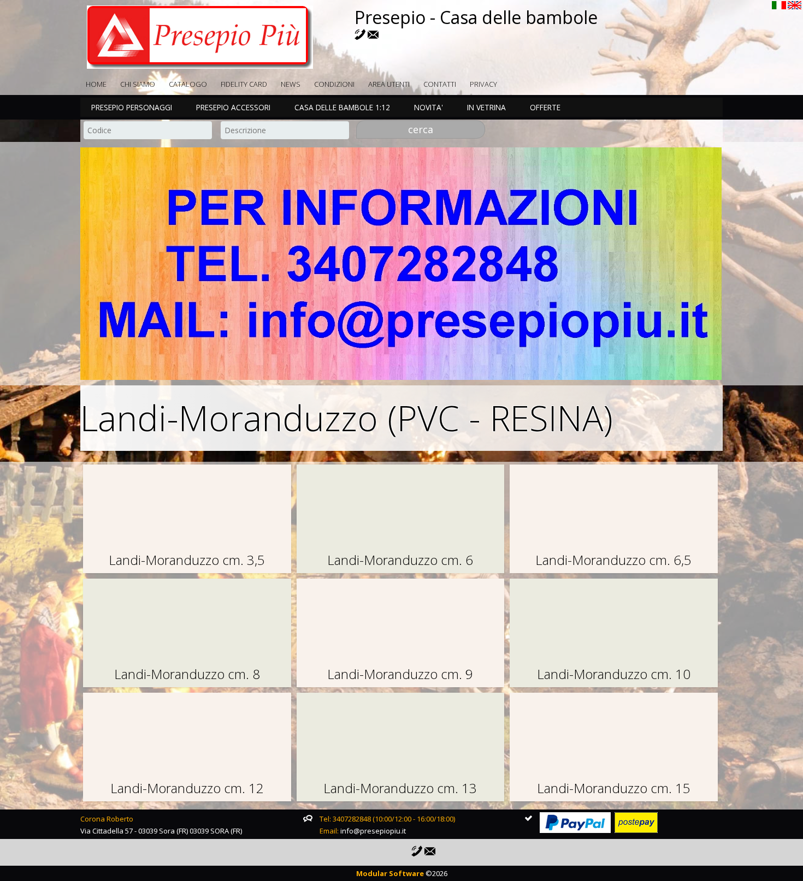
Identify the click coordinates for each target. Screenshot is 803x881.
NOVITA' (428, 107)
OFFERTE (545, 107)
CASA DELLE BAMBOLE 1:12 (342, 107)
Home (96, 84)
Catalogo (188, 84)
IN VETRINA (486, 107)
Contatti (439, 84)
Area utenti (389, 84)
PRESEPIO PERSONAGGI (131, 107)
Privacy (483, 84)
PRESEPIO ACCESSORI (233, 107)
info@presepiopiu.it (373, 831)
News (290, 84)
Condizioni (334, 84)
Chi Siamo (137, 84)
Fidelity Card (244, 84)
